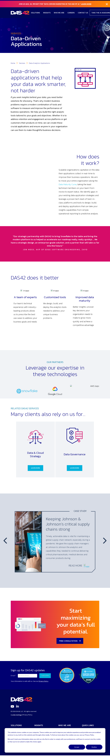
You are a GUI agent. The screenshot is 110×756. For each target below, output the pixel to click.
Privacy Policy (27, 715)
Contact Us (83, 12)
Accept (76, 747)
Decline (94, 747)
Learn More (86, 4)
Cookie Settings (16, 715)
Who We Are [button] (59, 12)
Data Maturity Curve (67, 184)
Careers (71, 12)
